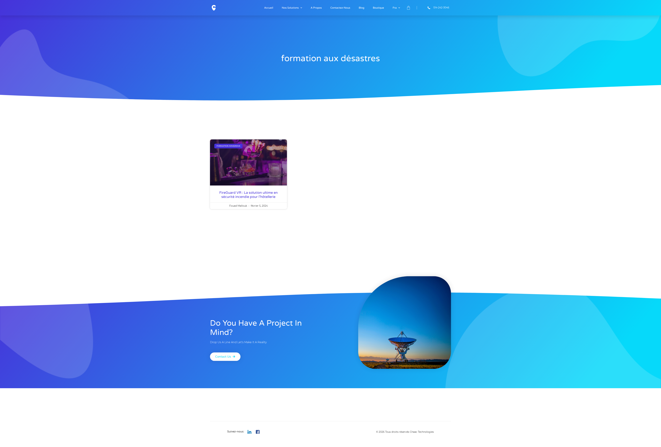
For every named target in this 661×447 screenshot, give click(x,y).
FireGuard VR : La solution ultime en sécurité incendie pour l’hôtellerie (248, 195)
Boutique (378, 7)
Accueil (268, 7)
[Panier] (408, 8)
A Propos (316, 7)
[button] (225, 356)
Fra (395, 7)
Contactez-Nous (340, 7)
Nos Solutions (290, 7)
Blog (361, 7)
